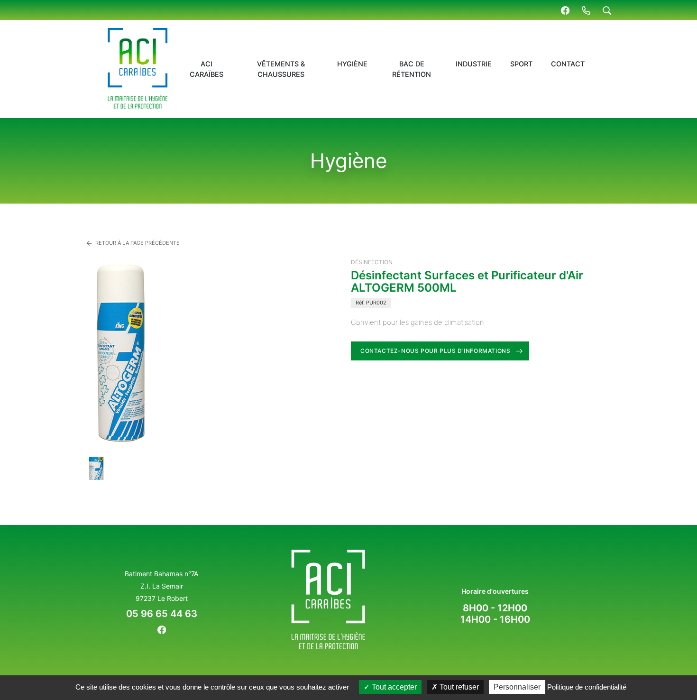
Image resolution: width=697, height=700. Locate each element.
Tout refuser (458, 687)
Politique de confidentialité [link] (586, 687)
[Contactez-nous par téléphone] (586, 10)
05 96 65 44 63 (161, 613)
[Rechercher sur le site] (607, 10)
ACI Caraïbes (206, 69)
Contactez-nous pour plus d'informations (435, 350)
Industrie (474, 64)
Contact (568, 64)
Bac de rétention (411, 69)
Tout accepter (393, 687)
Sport (521, 64)
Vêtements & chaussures (281, 69)
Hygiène (352, 64)
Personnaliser (517, 687)
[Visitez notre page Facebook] (565, 10)
